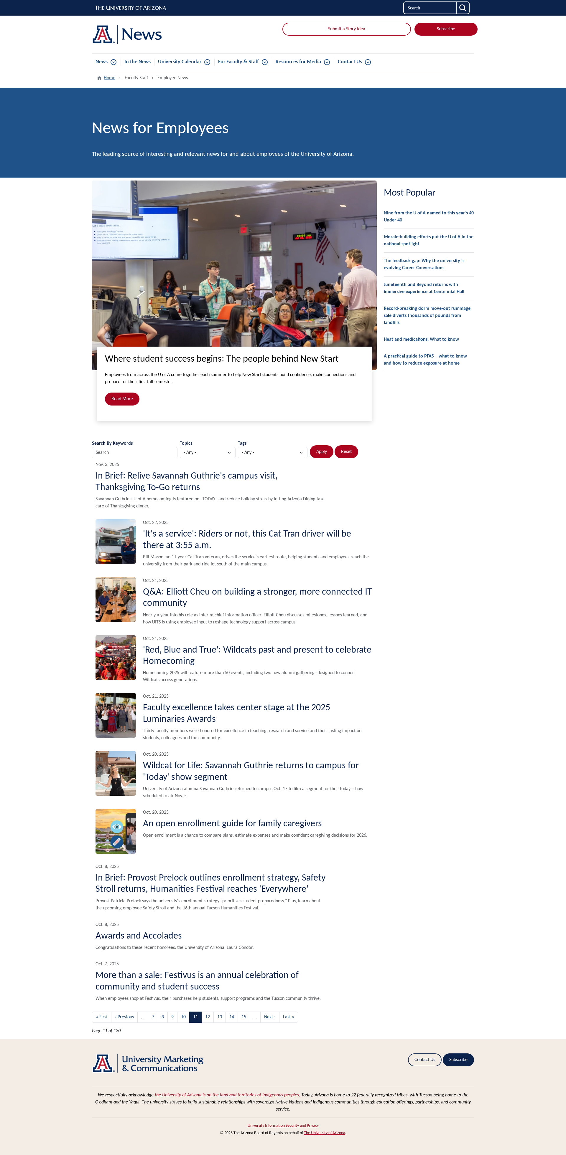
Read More (122, 399)
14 (231, 1017)
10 (183, 1017)
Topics (186, 443)
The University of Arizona (324, 1133)
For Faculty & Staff (238, 62)
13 (219, 1017)
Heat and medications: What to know (421, 339)
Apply (321, 451)
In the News (137, 62)
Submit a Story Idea (346, 29)
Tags (242, 443)
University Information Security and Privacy (283, 1125)
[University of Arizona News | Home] (153, 34)
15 (243, 1017)
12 (207, 1017)
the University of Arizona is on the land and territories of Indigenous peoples (227, 1095)
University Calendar (179, 62)
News (102, 62)
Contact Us (350, 62)
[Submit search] (463, 7)
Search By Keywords (112, 443)
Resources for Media (298, 62)
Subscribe (446, 29)
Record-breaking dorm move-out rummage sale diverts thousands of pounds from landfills (427, 315)
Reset (346, 451)
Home (109, 78)
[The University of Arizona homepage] (130, 8)
